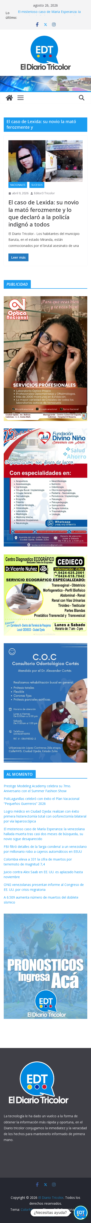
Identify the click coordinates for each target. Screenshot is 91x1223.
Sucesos (36, 185)
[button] (81, 1213)
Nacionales (17, 185)
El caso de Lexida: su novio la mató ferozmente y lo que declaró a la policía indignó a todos (43, 213)
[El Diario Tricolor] (9, 97)
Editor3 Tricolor (44, 193)
